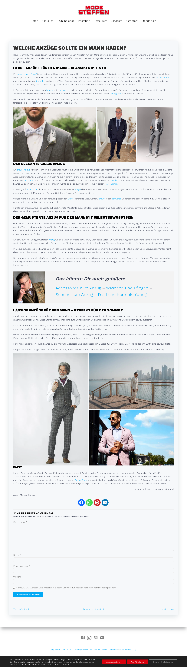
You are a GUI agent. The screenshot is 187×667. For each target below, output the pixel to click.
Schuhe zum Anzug (74, 294)
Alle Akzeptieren (114, 662)
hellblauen (29, 180)
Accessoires (32, 189)
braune (49, 90)
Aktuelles (47, 20)
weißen (114, 180)
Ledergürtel (115, 93)
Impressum (56, 649)
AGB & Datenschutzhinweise (106, 649)
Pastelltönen (111, 184)
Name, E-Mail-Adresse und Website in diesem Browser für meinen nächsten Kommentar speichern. (66, 587)
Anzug (52, 239)
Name (17, 555)
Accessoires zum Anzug (78, 288)
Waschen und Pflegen (127, 288)
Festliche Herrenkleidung (122, 294)
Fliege (78, 189)
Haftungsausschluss (84, 649)
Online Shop (66, 20)
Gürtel (71, 198)
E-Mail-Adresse (21, 566)
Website (17, 576)
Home (34, 20)
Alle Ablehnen (137, 662)
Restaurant (100, 20)
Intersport (84, 20)
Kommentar (20, 522)
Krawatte (39, 81)
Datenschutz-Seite (61, 664)
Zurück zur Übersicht (93, 609)
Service (115, 20)
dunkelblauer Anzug (27, 74)
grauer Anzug (23, 169)
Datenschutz (68, 649)
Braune (102, 198)
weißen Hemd (163, 77)
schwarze (64, 90)
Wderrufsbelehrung (127, 649)
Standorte (148, 20)
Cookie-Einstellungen (163, 662)
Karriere (131, 20)
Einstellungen (20, 662)
